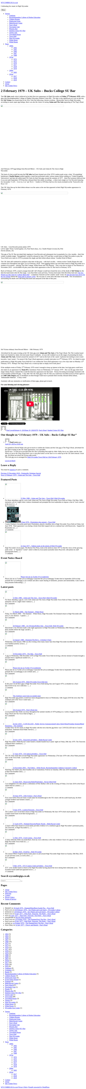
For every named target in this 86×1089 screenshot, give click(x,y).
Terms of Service (10, 899)
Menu (3, 10)
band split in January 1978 (26, 276)
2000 (6, 957)
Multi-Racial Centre (15, 23)
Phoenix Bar (13, 29)
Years (7, 44)
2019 (15, 80)
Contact (7, 82)
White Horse (13, 40)
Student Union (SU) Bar (17, 31)
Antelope (12, 15)
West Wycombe (14, 38)
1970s (11, 57)
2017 (15, 76)
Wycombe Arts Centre (12, 1008)
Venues (7, 14)
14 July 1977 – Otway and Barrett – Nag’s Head (31, 925)
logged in (13, 470)
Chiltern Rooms (14, 19)
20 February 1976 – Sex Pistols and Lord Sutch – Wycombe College (37, 910)
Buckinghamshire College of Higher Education (24, 17)
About (7, 84)
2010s (11, 74)
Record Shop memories (23, 917)
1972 (15, 59)
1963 (15, 48)
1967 (15, 53)
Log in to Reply (10, 461)
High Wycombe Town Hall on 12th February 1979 (44, 457)
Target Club (13, 32)
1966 (15, 51)
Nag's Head (43, 430)
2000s (11, 70)
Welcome (8, 893)
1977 (15, 65)
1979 (15, 68)
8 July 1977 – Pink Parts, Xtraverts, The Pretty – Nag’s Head (35, 914)
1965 (15, 50)
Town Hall (12, 36)
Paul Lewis (10, 430)
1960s (11, 46)
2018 (15, 78)
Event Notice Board (11, 979)
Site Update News (11, 86)
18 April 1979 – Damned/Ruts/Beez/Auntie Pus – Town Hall (34, 908)
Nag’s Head (13, 25)
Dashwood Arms (14, 21)
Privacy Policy (10, 897)
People (7, 989)
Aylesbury (8, 970)
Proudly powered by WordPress (38, 1087)
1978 (15, 67)
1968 (15, 55)
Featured (8, 981)
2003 (15, 72)
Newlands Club (14, 27)
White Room (13, 42)
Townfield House (15, 34)
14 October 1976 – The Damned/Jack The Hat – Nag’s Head (35, 919)
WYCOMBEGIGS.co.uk (9, 2)
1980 (6, 955)
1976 (15, 63)
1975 (15, 61)
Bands (7, 972)
